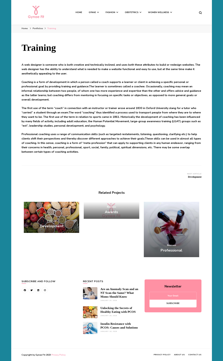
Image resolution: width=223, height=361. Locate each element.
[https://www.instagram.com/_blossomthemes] (45, 290)
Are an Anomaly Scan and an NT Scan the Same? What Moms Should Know (119, 292)
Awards (111, 212)
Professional (171, 250)
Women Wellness (158, 12)
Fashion (110, 12)
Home (79, 12)
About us (179, 354)
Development (51, 226)
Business (111, 206)
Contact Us (194, 354)
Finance (51, 221)
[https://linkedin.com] (38, 290)
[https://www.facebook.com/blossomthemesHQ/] (25, 290)
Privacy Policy (58, 354)
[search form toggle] (200, 12)
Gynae (92, 12)
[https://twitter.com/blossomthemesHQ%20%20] (32, 290)
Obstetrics (131, 12)
